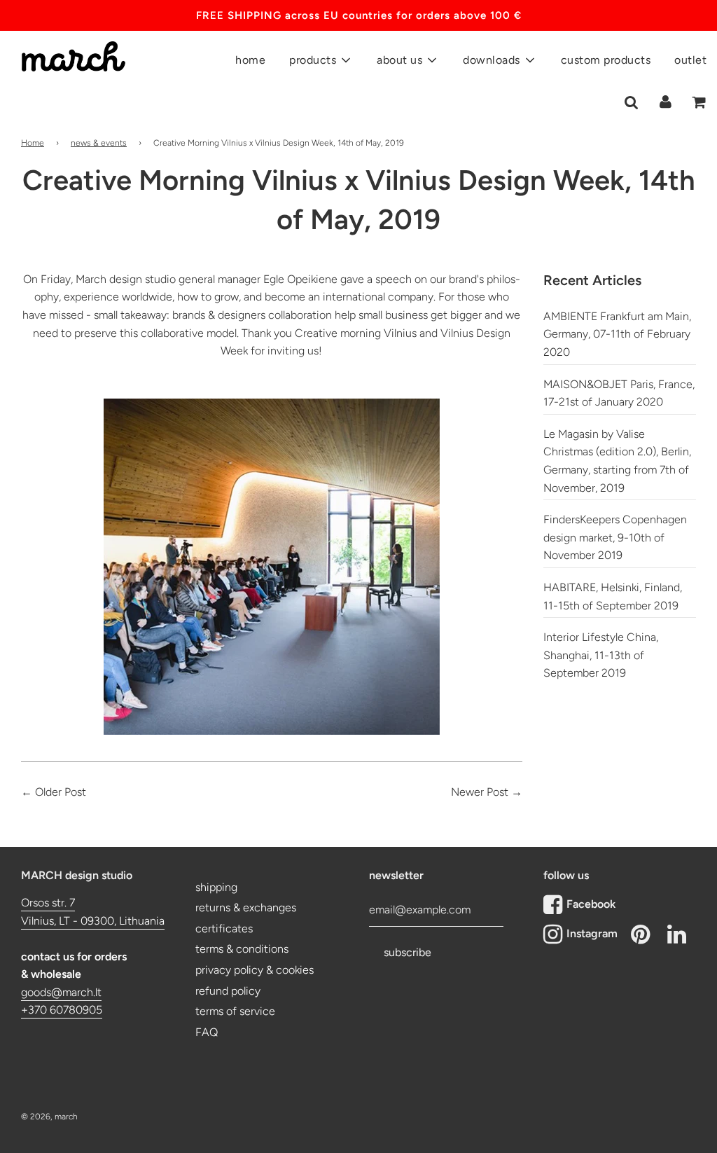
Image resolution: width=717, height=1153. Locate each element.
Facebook (590, 904)
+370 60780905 (61, 1009)
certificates (224, 928)
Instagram (592, 933)
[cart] (699, 102)
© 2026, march (49, 1116)
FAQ (206, 1032)
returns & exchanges (245, 907)
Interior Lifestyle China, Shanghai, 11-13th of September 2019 (600, 654)
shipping (216, 887)
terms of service (235, 1011)
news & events (99, 143)
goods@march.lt (61, 992)
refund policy (227, 990)
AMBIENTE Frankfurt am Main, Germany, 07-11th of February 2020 (617, 334)
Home (32, 143)
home (250, 60)
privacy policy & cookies (254, 969)
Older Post (60, 792)
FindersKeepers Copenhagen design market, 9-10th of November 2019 (615, 537)
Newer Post (479, 792)
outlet (690, 60)
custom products (606, 60)
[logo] (68, 50)
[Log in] (665, 102)
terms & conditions (241, 948)
